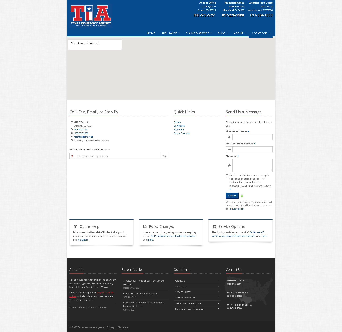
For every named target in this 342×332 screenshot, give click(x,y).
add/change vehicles (184, 235)
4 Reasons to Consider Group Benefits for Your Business (144, 306)
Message (232, 156)
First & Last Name (237, 131)
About (240, 33)
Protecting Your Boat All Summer (140, 295)
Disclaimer (123, 327)
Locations (261, 33)
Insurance (171, 33)
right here (83, 239)
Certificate (179, 125)
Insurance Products (185, 297)
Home (151, 33)
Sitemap (103, 307)
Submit (232, 195)
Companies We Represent (189, 309)
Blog (223, 33)
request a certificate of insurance (237, 235)
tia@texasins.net (83, 136)
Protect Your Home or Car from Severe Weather (143, 284)
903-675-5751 (81, 129)
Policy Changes (182, 133)
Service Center (183, 291)
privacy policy (237, 208)
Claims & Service (199, 33)
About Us (180, 280)
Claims (177, 122)
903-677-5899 (81, 133)
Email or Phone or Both (241, 143)
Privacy (111, 327)
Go (164, 156)
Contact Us (181, 286)
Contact (92, 307)
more (150, 239)
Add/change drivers (161, 235)
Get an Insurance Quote (188, 303)
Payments (179, 129)
